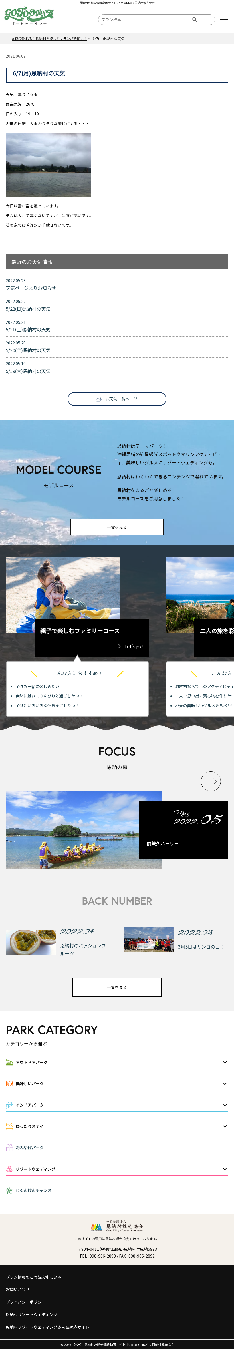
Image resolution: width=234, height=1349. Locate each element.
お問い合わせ (18, 1289)
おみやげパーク (30, 1147)
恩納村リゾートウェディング (31, 1314)
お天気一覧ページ (121, 399)
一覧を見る (117, 527)
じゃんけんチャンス (34, 1190)
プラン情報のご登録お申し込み (34, 1277)
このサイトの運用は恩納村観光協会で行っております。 (117, 1238)
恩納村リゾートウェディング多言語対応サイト (47, 1327)
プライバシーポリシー (26, 1302)
